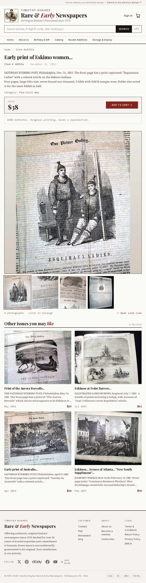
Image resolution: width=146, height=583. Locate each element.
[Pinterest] (27, 562)
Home (10, 39)
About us (106, 526)
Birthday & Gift (42, 39)
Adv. (136, 29)
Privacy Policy (132, 539)
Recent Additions (77, 39)
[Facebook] (47, 562)
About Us (24, 39)
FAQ (80, 531)
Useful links (107, 539)
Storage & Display (102, 39)
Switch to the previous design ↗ (124, 2)
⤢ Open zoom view (129, 313)
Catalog (59, 39)
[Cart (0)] (138, 15)
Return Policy (132, 534)
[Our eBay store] (37, 562)
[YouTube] (55, 562)
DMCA (128, 543)
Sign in (128, 15)
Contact (82, 526)
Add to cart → (122, 105)
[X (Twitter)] (19, 562)
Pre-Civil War (29, 92)
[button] (73, 202)
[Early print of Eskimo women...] (17, 292)
